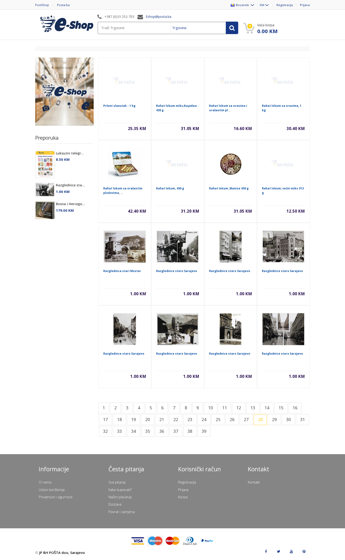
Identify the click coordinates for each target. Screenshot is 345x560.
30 (288, 419)
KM (262, 5)
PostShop (42, 5)
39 (204, 431)
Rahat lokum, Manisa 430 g (229, 188)
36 (161, 431)
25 (218, 419)
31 (302, 419)
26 (232, 419)
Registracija (284, 5)
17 (105, 419)
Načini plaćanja (120, 497)
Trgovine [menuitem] (179, 27)
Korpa (183, 497)
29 (274, 419)
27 (246, 419)
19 (133, 419)
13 (252, 407)
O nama (45, 482)
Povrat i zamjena (121, 511)
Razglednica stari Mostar (122, 271)
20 (147, 419)
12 (238, 407)
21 (161, 419)
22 (175, 419)
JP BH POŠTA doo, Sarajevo (62, 552)
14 (266, 407)
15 (281, 407)
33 (119, 431)
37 (175, 431)
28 (260, 419)
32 (105, 431)
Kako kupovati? (120, 489)
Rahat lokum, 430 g (170, 188)
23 (190, 419)
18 (119, 419)
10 (210, 407)
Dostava (114, 504)
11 (224, 407)
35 (147, 431)
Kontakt (254, 482)
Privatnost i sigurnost (56, 497)
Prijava (305, 5)
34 (133, 431)
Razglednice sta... (70, 185)
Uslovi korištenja (52, 489)
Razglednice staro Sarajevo (176, 271)
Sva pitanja (117, 482)
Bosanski (242, 5)
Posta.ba (63, 5)
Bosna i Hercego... (70, 204)
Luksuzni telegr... (70, 153)
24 (204, 419)
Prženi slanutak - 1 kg (119, 106)
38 (190, 431)
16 (295, 407)
